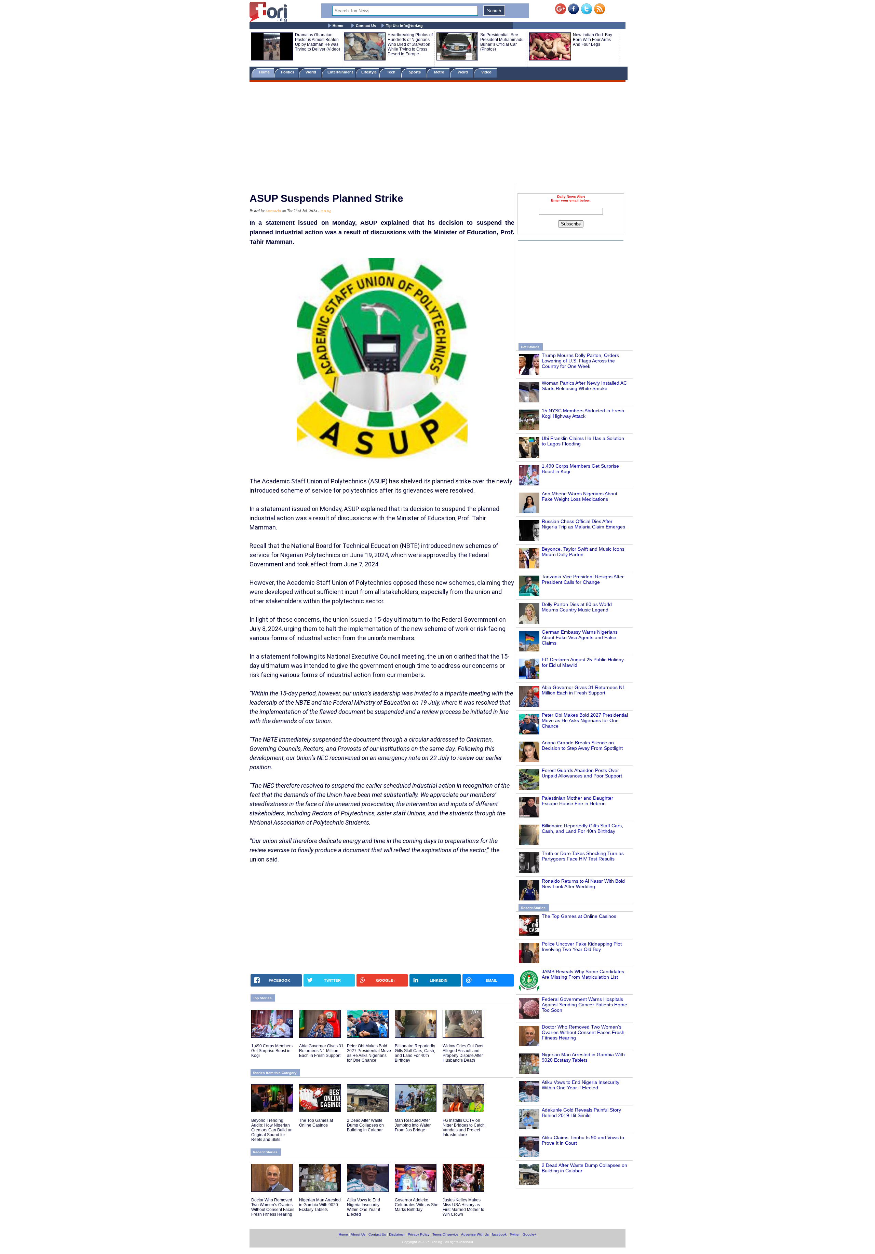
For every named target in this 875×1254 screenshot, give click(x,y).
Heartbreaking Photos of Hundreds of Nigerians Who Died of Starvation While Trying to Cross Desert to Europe (410, 44)
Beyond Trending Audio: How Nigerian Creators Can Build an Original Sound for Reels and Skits (272, 1130)
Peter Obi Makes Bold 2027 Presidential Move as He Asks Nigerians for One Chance (585, 720)
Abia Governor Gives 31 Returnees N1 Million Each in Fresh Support (583, 690)
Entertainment (340, 72)
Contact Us (366, 26)
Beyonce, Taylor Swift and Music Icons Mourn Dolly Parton (583, 551)
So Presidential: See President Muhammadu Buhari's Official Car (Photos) (502, 42)
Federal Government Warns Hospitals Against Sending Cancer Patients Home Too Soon (584, 1004)
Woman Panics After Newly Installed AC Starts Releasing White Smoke (584, 385)
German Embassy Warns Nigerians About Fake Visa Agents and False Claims (580, 637)
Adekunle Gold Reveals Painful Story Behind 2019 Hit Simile (581, 1112)
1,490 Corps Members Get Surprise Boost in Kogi (272, 1051)
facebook (499, 1234)
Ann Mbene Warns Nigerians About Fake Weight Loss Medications (579, 496)
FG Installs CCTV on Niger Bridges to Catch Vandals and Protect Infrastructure (464, 1127)
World (311, 72)
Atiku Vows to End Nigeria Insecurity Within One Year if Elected (580, 1084)
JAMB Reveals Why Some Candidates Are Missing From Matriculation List (583, 974)
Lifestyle (369, 72)
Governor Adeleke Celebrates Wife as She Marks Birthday (417, 1205)
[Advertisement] (437, 134)
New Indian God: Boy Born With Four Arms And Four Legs (592, 39)
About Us (358, 1234)
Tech (392, 72)
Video (487, 72)
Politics (288, 72)
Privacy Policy (418, 1234)
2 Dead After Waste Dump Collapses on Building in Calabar (365, 1125)
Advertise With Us (475, 1234)
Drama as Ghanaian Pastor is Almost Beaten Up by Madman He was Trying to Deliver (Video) (317, 42)
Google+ (529, 1234)
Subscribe (571, 223)
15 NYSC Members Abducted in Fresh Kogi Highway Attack (583, 413)
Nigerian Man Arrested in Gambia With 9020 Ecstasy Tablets (583, 1057)
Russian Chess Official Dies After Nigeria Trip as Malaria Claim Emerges (583, 524)
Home (338, 26)
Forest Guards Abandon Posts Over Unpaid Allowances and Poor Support (582, 773)
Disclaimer (397, 1234)
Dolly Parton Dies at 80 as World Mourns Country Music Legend (577, 607)
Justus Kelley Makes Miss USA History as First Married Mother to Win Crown (463, 1207)
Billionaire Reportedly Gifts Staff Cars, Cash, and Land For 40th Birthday (582, 828)
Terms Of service (445, 1234)
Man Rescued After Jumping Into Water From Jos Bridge (413, 1125)
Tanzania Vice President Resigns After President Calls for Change (583, 579)
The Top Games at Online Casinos (579, 916)
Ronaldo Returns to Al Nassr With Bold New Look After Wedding (583, 883)
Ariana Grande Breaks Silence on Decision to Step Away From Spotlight (582, 745)
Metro (439, 72)
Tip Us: (404, 26)
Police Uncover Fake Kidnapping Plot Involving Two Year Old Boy (582, 946)
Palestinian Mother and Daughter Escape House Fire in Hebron (577, 800)
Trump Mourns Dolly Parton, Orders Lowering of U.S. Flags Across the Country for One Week (580, 361)
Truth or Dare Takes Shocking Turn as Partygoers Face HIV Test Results (583, 856)
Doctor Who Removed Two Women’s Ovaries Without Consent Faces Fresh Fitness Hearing (583, 1032)
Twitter (515, 1234)
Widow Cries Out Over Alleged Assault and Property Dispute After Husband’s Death (463, 1053)
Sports (415, 72)
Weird (463, 72)
